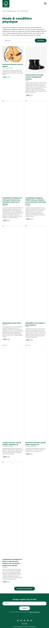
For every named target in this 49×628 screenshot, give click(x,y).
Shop (4, 77)
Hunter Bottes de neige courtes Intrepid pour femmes (34, 77)
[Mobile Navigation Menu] (45, 3)
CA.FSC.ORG (24, 623)
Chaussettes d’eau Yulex (11, 323)
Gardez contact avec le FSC (24, 599)
